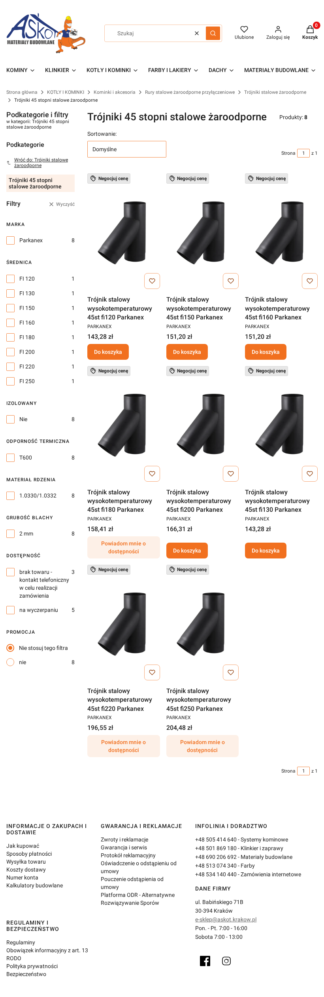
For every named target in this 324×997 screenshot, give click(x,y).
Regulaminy (20, 942)
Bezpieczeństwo (26, 974)
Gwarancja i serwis (124, 847)
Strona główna (22, 92)
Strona (288, 153)
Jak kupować (22, 846)
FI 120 (27, 278)
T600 (25, 457)
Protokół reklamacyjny (128, 855)
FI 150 (27, 308)
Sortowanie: (102, 134)
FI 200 (27, 352)
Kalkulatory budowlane (34, 885)
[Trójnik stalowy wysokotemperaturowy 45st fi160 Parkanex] (281, 232)
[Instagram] (226, 961)
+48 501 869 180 (216, 848)
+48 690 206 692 (216, 857)
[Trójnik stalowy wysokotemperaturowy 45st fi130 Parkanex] (281, 425)
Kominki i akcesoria (115, 92)
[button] (213, 33)
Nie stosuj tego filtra (43, 648)
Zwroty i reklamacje (124, 839)
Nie (23, 419)
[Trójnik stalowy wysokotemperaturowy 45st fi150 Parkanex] (202, 232)
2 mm (26, 533)
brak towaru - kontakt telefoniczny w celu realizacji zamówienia (44, 584)
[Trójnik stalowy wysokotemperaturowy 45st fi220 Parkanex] (123, 624)
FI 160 (27, 322)
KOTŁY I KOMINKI (65, 92)
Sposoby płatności (29, 854)
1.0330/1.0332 (38, 495)
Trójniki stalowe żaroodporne (275, 92)
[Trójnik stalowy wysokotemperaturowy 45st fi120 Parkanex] (123, 232)
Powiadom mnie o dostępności (123, 547)
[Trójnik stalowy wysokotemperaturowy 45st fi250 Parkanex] (202, 624)
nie (22, 662)
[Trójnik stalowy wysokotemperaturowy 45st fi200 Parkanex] (202, 425)
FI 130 (27, 293)
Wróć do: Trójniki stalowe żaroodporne (41, 162)
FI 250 (27, 381)
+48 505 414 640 (216, 839)
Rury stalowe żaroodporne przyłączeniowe (190, 92)
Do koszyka (108, 352)
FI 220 (27, 366)
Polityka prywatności (32, 966)
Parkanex (31, 240)
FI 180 (27, 337)
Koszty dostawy (26, 869)
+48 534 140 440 (216, 874)
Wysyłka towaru (26, 861)
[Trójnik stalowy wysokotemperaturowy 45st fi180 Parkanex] (123, 425)
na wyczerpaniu (38, 610)
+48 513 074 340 (216, 865)
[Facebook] (205, 961)
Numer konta (22, 877)
